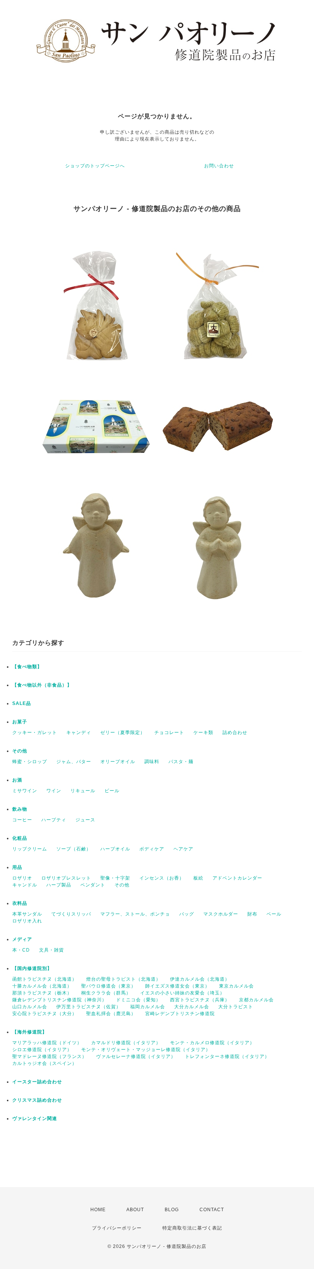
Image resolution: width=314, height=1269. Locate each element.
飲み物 (19, 809)
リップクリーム (29, 849)
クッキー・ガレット (34, 732)
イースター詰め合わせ (37, 1081)
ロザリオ (22, 878)
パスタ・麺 (180, 761)
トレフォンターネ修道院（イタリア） (227, 1056)
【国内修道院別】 (32, 968)
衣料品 (19, 903)
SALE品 (21, 703)
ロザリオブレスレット (66, 878)
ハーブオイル (115, 849)
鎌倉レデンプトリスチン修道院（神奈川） (59, 999)
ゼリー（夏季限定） (122, 732)
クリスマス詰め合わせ (37, 1100)
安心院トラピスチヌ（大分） (44, 1013)
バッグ (186, 914)
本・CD (21, 950)
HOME (98, 1209)
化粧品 (19, 838)
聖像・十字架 (115, 878)
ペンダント (92, 885)
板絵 (198, 878)
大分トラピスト (235, 1006)
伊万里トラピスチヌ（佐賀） (88, 1006)
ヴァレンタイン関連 (34, 1118)
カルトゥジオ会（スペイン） (44, 1063)
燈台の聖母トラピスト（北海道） (123, 979)
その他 (19, 751)
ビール (112, 790)
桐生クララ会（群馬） (106, 993)
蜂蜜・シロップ (29, 761)
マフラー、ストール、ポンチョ (135, 914)
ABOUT (135, 1209)
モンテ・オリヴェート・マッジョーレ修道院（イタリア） (146, 1049)
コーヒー (22, 820)
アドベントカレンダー (237, 878)
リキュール (82, 790)
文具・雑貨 (51, 950)
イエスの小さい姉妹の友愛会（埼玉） (182, 993)
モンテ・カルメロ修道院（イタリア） (212, 1042)
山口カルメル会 (29, 1006)
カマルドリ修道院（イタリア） (126, 1042)
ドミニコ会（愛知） (138, 999)
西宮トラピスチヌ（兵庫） (200, 999)
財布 (252, 914)
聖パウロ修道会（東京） (108, 986)
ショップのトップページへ (95, 165)
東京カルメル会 (236, 986)
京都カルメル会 (256, 999)
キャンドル (24, 885)
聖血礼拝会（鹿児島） (111, 1013)
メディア (22, 939)
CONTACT (212, 1209)
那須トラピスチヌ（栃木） (42, 993)
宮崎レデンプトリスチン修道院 (180, 1013)
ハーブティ (53, 820)
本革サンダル (27, 914)
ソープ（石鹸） (73, 849)
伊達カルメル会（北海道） (200, 979)
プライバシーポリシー (117, 1228)
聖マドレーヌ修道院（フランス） (49, 1056)
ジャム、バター (73, 761)
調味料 (151, 761)
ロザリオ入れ (27, 921)
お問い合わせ (219, 165)
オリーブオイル (117, 761)
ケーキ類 (203, 732)
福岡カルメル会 (147, 1006)
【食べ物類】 (27, 666)
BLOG (172, 1209)
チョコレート (169, 732)
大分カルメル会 (191, 1006)
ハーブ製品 (58, 885)
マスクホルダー (220, 914)
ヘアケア (183, 849)
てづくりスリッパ (71, 914)
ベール (274, 914)
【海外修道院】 (29, 1032)
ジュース (85, 820)
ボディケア (151, 849)
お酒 (17, 780)
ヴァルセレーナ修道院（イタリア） (136, 1056)
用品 (17, 867)
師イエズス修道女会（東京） (177, 986)
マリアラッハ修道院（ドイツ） (47, 1042)
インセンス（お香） (161, 878)
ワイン (53, 790)
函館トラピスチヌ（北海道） (44, 979)
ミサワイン (24, 790)
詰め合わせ (234, 732)
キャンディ (78, 732)
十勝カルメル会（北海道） (42, 986)
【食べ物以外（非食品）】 (42, 685)
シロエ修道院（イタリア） (42, 1049)
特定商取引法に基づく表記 (192, 1228)
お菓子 (19, 721)
